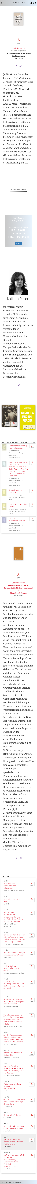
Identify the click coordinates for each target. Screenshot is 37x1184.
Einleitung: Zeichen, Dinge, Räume (18, 505)
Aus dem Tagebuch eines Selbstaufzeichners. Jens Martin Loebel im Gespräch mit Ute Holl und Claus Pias (13, 1038)
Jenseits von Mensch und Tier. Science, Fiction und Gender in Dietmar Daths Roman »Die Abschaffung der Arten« (14, 938)
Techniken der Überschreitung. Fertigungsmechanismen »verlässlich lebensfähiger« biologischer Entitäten (13, 917)
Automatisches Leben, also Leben (13, 900)
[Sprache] (33, 3)
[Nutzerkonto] (31, 3)
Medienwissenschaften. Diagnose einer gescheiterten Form (12, 1086)
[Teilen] (20, 66)
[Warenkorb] (35, 3)
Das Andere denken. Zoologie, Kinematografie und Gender (14, 953)
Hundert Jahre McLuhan (12, 1115)
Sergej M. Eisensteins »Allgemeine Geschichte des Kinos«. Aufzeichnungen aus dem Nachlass (13, 1070)
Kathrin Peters (18, 48)
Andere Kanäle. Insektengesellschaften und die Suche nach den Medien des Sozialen (13, 985)
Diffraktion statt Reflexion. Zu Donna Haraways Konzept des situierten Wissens (14, 1002)
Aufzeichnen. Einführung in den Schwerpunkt (18, 447)
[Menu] (1, 3)
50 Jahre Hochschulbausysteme (17, 519)
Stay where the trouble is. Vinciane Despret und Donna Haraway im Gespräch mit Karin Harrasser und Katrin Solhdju (13, 1019)
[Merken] (16, 66)
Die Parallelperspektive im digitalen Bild (13, 1054)
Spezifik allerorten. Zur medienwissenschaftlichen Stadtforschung (13, 1142)
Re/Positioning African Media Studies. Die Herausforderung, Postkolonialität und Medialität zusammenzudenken (14, 1161)
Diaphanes (18, 3)
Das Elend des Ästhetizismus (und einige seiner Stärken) (13, 1127)
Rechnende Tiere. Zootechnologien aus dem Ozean (12, 968)
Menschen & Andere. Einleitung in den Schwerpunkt (11, 886)
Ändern (18, 243)
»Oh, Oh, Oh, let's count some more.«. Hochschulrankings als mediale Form (14, 1102)
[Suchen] (3, 3)
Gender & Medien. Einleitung (15, 491)
